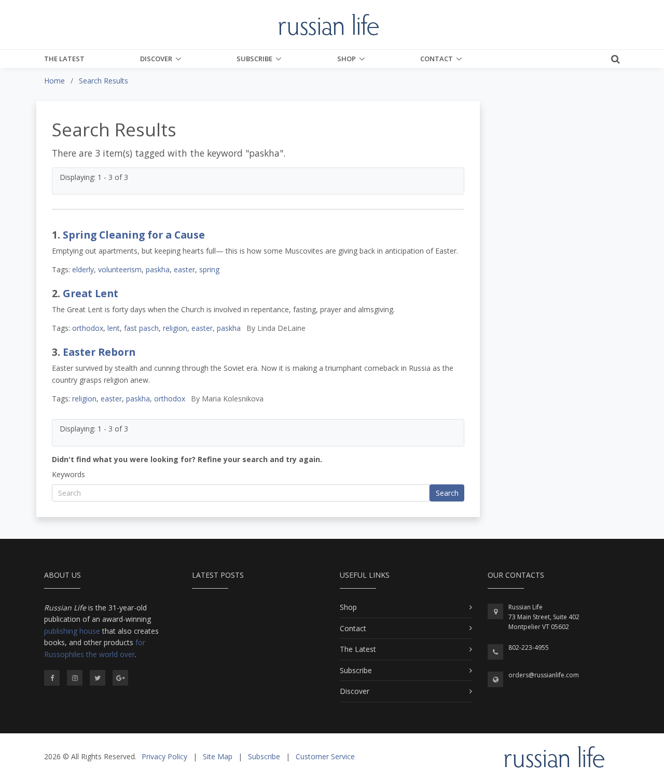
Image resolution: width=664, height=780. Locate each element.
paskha (158, 269)
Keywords (68, 474)
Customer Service (325, 756)
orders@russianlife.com (543, 675)
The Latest (64, 58)
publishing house (72, 631)
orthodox (87, 328)
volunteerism (120, 269)
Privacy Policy (164, 756)
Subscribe (254, 58)
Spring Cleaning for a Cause (134, 235)
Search (447, 493)
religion (175, 328)
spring (209, 269)
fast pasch (141, 328)
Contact (436, 58)
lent (113, 328)
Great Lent (90, 293)
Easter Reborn (99, 352)
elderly (83, 269)
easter (184, 269)
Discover (156, 58)
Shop (346, 58)
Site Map (217, 756)
